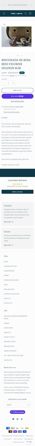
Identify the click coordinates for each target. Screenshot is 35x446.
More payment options (17, 101)
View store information (12, 112)
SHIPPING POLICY (10, 341)
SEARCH (6, 323)
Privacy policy (8, 439)
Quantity (4, 79)
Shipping (12, 75)
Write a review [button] (17, 192)
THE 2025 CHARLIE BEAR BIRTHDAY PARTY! (15, 317)
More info (7, 222)
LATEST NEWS (8, 328)
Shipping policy (28, 439)
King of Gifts (9, 435)
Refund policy (29, 435)
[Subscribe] (28, 404)
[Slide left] (13, 55)
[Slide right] (22, 55)
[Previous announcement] (4, 5)
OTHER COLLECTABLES (11, 280)
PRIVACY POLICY (9, 337)
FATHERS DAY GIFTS (10, 266)
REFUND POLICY (9, 346)
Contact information (18, 442)
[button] (4, 13)
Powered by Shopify (18, 435)
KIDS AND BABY (9, 289)
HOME (6, 261)
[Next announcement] (31, 5)
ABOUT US (7, 298)
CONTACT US (8, 303)
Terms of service (18, 439)
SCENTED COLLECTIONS (11, 294)
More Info (7, 245)
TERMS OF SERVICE (10, 351)
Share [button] (5, 117)
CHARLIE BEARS (9, 271)
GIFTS (6, 284)
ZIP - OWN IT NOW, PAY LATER (13, 355)
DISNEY (6, 275)
